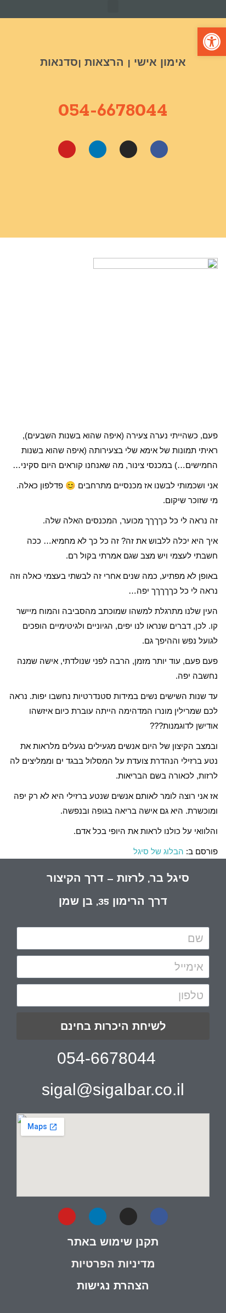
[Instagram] (128, 149)
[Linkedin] (97, 149)
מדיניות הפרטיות (113, 1264)
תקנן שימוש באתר (113, 1242)
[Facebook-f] (159, 1216)
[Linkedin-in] (97, 1216)
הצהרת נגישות (113, 1286)
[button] (113, 6)
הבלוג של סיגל (158, 851)
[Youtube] (67, 149)
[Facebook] (159, 149)
